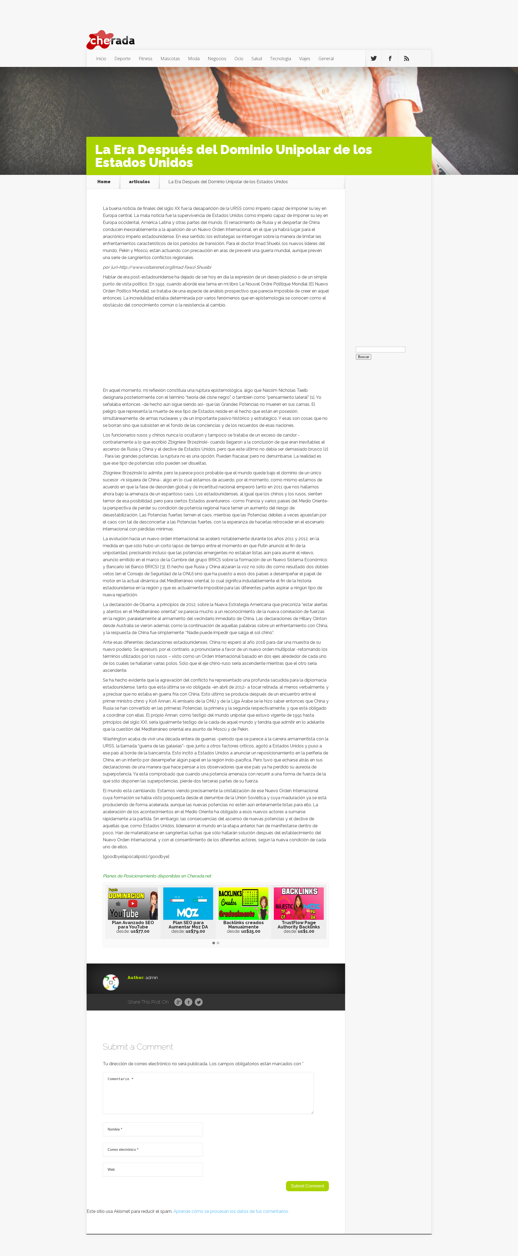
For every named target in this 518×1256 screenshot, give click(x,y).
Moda (194, 59)
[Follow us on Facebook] (390, 58)
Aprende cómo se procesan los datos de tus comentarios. (231, 1211)
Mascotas (170, 59)
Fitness (145, 59)
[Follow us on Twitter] (374, 58)
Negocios (217, 59)
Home (104, 182)
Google (178, 1002)
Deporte (122, 59)
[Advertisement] (216, 349)
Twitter (199, 1002)
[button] (214, 943)
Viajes (304, 59)
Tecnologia (280, 59)
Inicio (101, 59)
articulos (139, 182)
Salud (256, 59)
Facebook (188, 1002)
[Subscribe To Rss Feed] (406, 58)
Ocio (238, 59)
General (326, 59)
